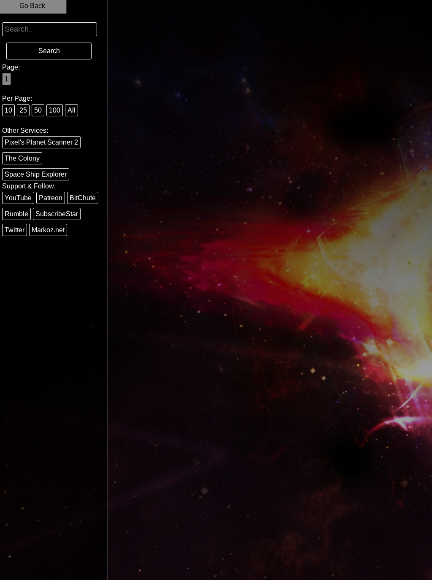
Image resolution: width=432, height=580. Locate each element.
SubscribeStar (56, 214)
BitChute (83, 197)
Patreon (50, 197)
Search (49, 50)
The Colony (22, 158)
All (72, 110)
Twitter (14, 230)
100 (54, 110)
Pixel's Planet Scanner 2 (41, 142)
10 (8, 110)
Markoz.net (48, 230)
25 (23, 110)
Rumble (16, 214)
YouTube (18, 197)
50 (38, 110)
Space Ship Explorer (36, 174)
